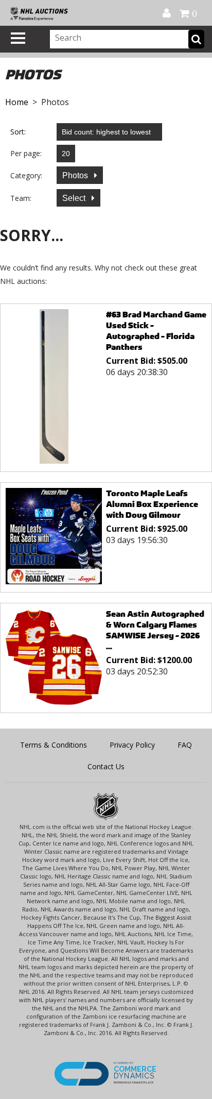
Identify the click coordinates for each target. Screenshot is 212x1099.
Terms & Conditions (53, 745)
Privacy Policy (132, 745)
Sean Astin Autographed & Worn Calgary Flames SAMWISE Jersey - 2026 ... (155, 630)
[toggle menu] (18, 38)
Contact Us (106, 766)
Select (74, 198)
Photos (76, 175)
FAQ (185, 745)
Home (16, 102)
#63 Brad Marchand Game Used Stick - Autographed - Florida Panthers (156, 330)
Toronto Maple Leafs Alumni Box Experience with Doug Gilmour (152, 504)
